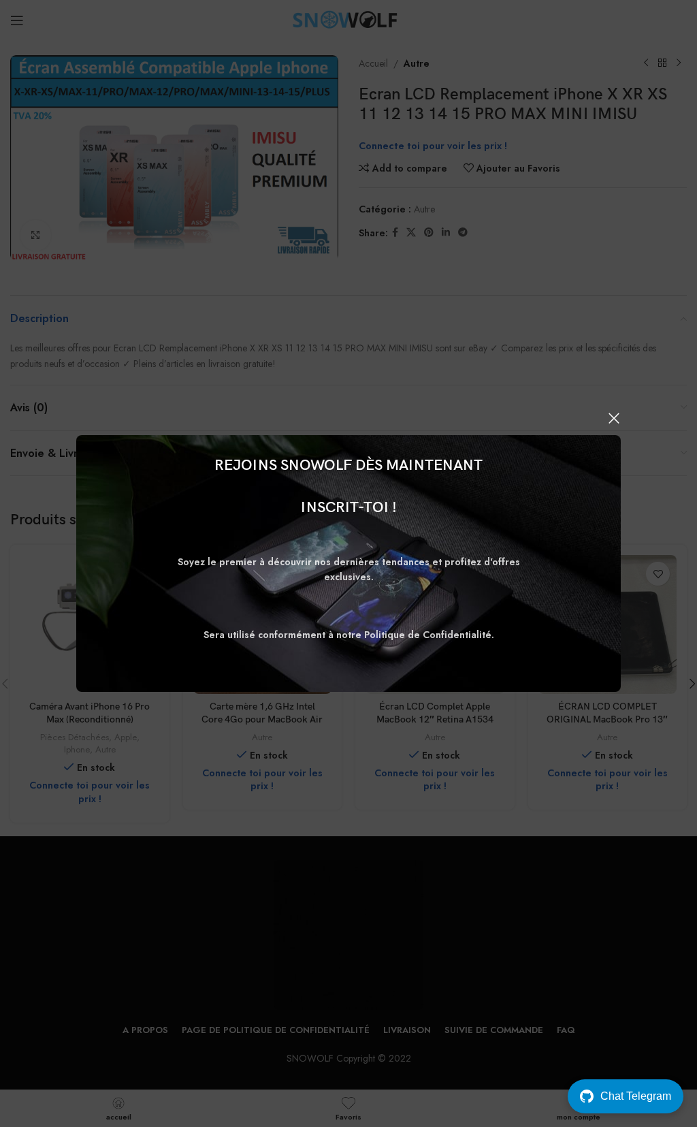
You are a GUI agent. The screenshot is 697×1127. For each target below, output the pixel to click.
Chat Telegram (635, 1096)
